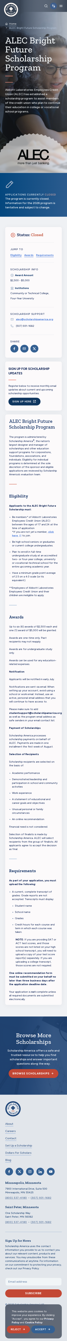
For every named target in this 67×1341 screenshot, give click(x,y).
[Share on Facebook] (14, 349)
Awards (29, 255)
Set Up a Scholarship (18, 1145)
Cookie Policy (33, 1322)
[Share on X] (34, 349)
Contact (10, 1138)
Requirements (45, 255)
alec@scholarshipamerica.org (34, 319)
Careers (10, 1131)
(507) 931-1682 (25, 325)
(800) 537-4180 (16, 1197)
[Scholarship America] (13, 1111)
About (9, 1124)
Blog (8, 1160)
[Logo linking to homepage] (11, 6)
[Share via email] (24, 349)
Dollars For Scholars (18, 1153)
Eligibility (16, 255)
